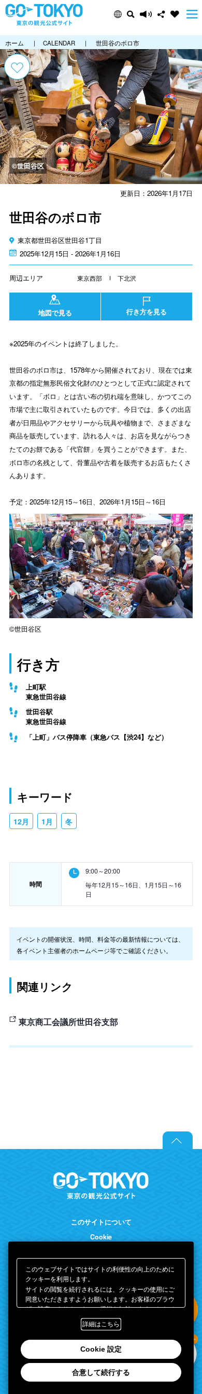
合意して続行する (101, 1372)
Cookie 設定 (101, 1349)
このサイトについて (101, 1222)
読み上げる (146, 14)
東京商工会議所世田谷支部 (68, 1022)
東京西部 (89, 277)
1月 (47, 821)
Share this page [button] (161, 14)
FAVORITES (174, 14)
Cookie (101, 1237)
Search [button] (131, 14)
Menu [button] (192, 14)
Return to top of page (178, 1140)
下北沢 (127, 277)
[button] (118, 14)
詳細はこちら (101, 1324)
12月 (21, 821)
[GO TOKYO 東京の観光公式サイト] (44, 15)
